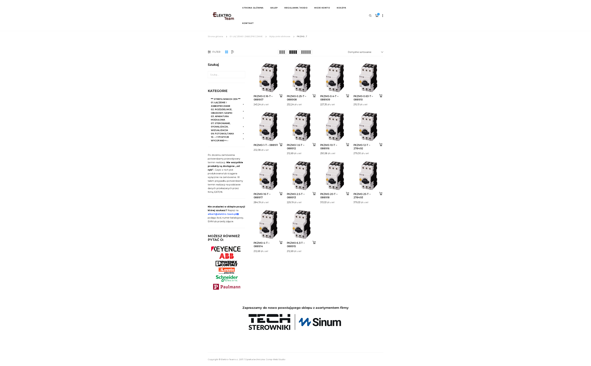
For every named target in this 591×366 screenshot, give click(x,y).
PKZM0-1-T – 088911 (266, 145)
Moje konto (322, 7)
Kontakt (248, 23)
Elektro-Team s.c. (230, 359)
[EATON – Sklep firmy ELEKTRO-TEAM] (223, 16)
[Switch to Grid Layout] (226, 52)
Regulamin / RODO (296, 7)
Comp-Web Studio (275, 359)
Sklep (274, 7)
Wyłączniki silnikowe (279, 36)
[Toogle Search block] (370, 15)
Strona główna (215, 36)
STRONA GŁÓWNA (252, 7)
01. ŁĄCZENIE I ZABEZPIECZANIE (246, 36)
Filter (216, 52)
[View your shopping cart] (377, 15)
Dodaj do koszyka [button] (280, 95)
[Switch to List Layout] (232, 52)
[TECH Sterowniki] (295, 322)
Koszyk (341, 7)
